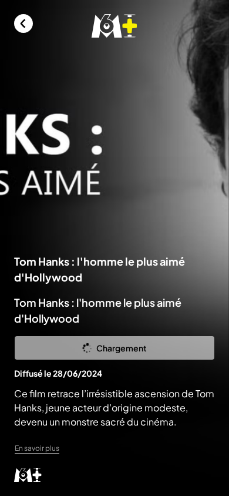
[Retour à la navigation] (23, 23)
